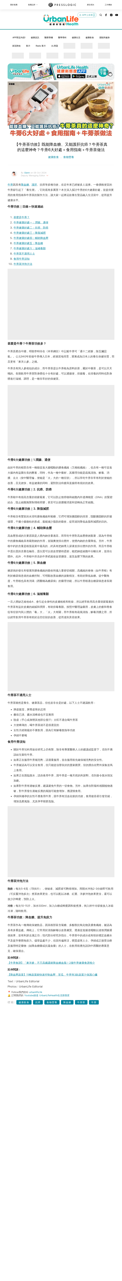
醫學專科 (62, 37)
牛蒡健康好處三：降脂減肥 (30, 232)
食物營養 (68, 157)
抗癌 (38, 1002)
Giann (27, 172)
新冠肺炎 (16, 45)
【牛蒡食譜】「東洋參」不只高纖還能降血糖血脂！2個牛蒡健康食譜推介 (51, 962)
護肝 (34, 184)
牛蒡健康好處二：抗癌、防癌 (31, 227)
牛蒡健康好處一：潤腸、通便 (31, 222)
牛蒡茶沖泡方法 (23, 264)
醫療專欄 (48, 37)
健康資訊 (35, 37)
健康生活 (76, 37)
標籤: (11, 1002)
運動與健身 (104, 37)
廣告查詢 (90, 5)
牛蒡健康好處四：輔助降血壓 (31, 238)
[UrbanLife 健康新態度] (61, 20)
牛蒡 (10, 184)
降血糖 (25, 184)
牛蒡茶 (81, 1002)
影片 (28, 45)
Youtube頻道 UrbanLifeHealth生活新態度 (46, 995)
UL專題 (54, 45)
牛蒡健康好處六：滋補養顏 (30, 248)
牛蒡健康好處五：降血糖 (28, 243)
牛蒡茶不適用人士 (24, 253)
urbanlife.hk (35, 992)
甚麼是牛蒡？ (22, 217)
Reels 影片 (41, 45)
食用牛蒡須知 (22, 258)
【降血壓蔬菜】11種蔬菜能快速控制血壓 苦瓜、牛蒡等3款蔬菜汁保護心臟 (52, 974)
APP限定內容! (18, 37)
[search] (100, 15)
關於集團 (13, 5)
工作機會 (108, 5)
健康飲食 (90, 37)
